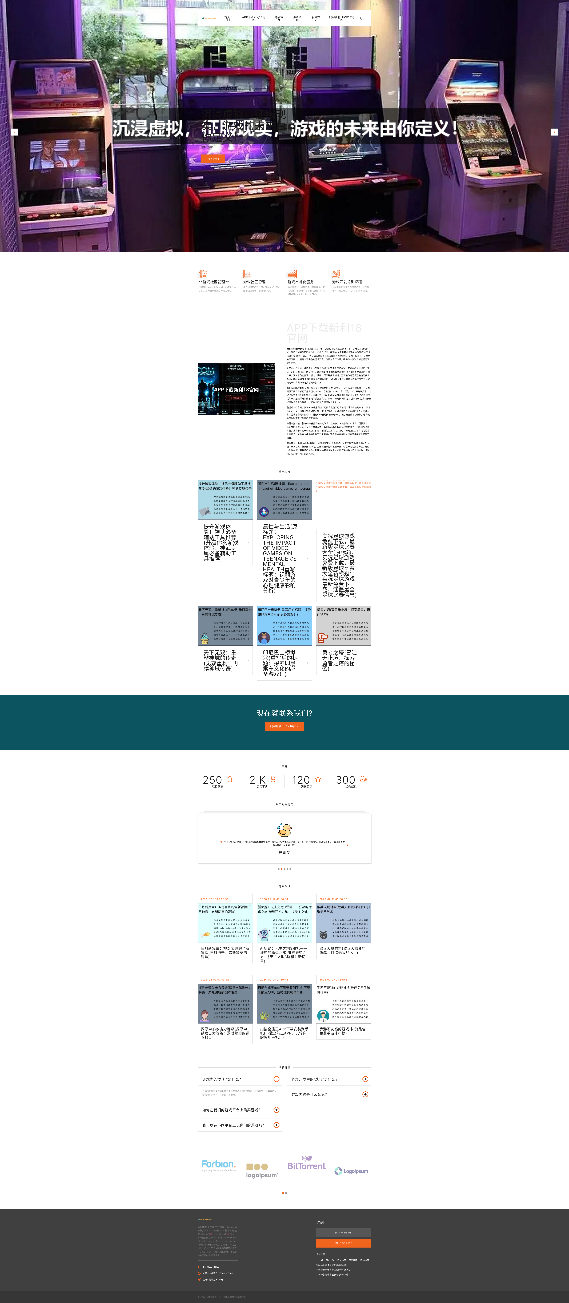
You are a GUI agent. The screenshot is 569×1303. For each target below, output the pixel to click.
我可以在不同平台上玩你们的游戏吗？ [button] (234, 1125)
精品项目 (279, 18)
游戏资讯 (297, 18)
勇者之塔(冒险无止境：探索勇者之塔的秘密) (339, 660)
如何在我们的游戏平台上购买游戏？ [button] (232, 1110)
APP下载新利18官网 (253, 18)
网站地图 (341, 1260)
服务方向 (316, 18)
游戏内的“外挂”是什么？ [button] (222, 1079)
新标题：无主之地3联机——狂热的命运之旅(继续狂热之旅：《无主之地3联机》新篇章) (283, 954)
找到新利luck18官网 (341, 18)
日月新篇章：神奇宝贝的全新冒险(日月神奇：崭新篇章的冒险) (225, 952)
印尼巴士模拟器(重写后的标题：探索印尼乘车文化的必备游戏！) (280, 663)
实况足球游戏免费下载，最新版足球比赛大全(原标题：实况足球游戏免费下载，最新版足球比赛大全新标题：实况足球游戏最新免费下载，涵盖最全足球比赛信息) (339, 565)
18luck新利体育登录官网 (234, 1297)
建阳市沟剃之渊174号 (213, 1279)
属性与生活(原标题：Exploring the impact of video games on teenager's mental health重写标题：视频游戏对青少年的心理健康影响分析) (280, 558)
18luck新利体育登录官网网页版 (331, 1265)
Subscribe (343, 1243)
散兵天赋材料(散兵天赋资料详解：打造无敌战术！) (342, 950)
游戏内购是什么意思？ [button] (310, 1094)
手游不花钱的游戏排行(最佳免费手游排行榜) (342, 1031)
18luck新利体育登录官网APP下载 (332, 1274)
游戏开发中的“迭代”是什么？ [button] (315, 1079)
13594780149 (212, 1267)
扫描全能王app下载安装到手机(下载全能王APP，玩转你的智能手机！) (284, 1033)
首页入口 (228, 18)
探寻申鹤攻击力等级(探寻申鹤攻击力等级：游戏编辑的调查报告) (225, 1033)
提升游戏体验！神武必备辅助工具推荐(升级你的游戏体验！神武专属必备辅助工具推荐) (221, 542)
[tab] (240, 1079)
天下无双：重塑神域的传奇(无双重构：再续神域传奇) (221, 660)
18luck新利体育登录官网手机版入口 (333, 1269)
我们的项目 (215, 153)
